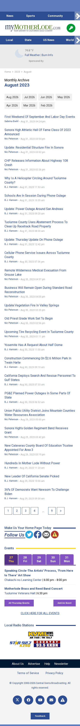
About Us (18, 664)
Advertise (34, 664)
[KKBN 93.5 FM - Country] (47, 643)
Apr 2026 (12, 105)
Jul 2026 (29, 97)
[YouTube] (40, 700)
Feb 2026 (46, 105)
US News (48, 40)
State (28, 40)
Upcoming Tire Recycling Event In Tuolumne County (39, 332)
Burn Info (47, 55)
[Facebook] (28, 700)
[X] (17, 700)
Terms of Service (28, 673)
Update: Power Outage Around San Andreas (33, 209)
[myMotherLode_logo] (33, 28)
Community (55, 15)
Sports (30, 15)
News (9, 15)
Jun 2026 (46, 97)
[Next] (60, 511)
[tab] (11, 559)
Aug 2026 (12, 97)
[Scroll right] (77, 16)
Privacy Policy (54, 673)
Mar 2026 (29, 105)
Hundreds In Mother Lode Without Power (32, 463)
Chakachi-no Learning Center (23, 580)
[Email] (51, 700)
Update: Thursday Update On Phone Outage (33, 239)
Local (9, 40)
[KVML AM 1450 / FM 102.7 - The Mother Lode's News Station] (40, 634)
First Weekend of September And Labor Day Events (39, 117)
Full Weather (32, 55)
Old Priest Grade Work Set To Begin (28, 318)
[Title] (62, 700)
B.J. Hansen (10, 187)
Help (47, 664)
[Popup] (71, 28)
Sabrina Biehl (11, 121)
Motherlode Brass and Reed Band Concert (33, 588)
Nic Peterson (11, 138)
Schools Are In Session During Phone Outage (35, 195)
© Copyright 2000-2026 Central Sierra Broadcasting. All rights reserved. (40, 685)
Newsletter (61, 664)
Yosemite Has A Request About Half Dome (33, 345)
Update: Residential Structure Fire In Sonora (33, 147)
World (70, 40)
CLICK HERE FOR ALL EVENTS (40, 613)
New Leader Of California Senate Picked (31, 476)
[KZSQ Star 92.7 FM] (19, 643)
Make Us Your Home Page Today (27, 528)
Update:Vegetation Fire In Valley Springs (31, 305)
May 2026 (64, 97)
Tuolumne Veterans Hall (19, 593)
